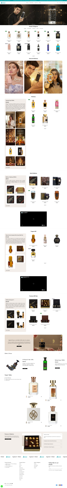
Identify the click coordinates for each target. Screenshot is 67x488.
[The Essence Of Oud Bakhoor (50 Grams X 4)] (45, 318)
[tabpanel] (33, 42)
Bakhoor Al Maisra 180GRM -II (57, 187)
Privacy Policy (21, 475)
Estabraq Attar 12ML (45, 245)
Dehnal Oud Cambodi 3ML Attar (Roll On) (33, 245)
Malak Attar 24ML (57, 245)
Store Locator (21, 478)
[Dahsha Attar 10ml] (33, 253)
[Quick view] (12, 31)
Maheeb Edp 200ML (33, 110)
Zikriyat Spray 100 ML (9, 52)
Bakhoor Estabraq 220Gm (33, 187)
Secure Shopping (21, 473)
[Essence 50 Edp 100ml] (38, 34)
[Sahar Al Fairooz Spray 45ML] (58, 47)
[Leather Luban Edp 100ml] (48, 34)
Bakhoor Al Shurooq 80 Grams (45, 187)
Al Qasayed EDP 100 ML (9, 40)
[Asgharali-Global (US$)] (31, 443)
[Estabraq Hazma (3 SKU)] (45, 303)
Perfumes (35, 463)
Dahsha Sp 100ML (45, 110)
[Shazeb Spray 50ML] (38, 47)
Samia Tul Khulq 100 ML (48, 52)
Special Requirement (21, 471)
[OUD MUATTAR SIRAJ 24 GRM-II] (45, 195)
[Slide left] (59, 353)
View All (45, 128)
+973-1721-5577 (7, 467)
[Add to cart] (41, 396)
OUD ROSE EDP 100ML (58, 40)
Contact (20, 479)
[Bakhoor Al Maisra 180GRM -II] (57, 180)
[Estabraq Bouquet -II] (33, 303)
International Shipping (21, 469)
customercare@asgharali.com (9, 466)
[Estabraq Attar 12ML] (45, 238)
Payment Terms (21, 467)
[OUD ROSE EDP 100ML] (58, 34)
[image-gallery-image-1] (14, 77)
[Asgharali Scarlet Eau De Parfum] (57, 104)
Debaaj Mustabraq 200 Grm (33, 201)
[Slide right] (61, 353)
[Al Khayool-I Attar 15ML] (13, 364)
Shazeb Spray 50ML (38, 52)
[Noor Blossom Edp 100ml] (18, 34)
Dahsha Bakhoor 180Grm (57, 201)
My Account (20, 470)
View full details (8, 167)
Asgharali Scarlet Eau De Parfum (57, 110)
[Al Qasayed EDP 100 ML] (9, 34)
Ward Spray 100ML (19, 52)
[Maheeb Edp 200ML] (33, 104)
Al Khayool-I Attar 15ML (28, 359)
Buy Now (25, 368)
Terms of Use (20, 477)
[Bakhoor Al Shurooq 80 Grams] (45, 180)
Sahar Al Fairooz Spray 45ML (58, 52)
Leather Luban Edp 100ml (48, 40)
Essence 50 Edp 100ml (38, 40)
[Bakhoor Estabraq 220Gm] (33, 180)
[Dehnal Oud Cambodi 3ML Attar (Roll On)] (33, 238)
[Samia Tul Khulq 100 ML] (48, 47)
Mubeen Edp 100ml (29, 40)
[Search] (57, 3)
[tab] (25, 28)
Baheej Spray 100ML (60, 360)
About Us (19, 346)
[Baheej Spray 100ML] (33, 118)
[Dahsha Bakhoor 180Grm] (57, 195)
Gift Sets (35, 467)
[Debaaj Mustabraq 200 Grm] (33, 195)
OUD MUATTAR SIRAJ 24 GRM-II (45, 201)
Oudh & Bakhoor (36, 465)
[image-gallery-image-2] (33, 77)
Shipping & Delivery (21, 474)
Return (20, 466)
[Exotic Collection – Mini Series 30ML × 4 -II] (57, 303)
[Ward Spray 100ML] (18, 47)
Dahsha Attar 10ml (33, 259)
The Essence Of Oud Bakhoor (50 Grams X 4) (45, 324)
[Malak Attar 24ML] (57, 238)
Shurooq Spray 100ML (28, 52)
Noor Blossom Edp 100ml (18, 40)
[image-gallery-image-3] (53, 77)
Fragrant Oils (35, 466)
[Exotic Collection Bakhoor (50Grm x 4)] (33, 318)
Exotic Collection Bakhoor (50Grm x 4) (33, 324)
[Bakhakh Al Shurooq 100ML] (45, 118)
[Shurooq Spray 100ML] (28, 47)
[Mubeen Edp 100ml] (28, 34)
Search (20, 463)
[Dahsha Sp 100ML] (45, 104)
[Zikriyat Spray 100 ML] (9, 47)
